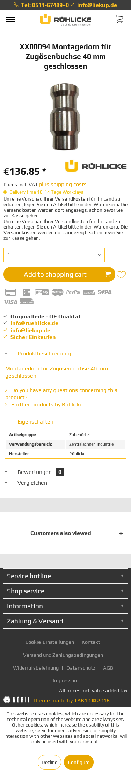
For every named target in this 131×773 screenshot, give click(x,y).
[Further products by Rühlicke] (96, 165)
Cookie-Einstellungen (50, 642)
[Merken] (122, 274)
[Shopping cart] (120, 18)
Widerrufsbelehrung (36, 668)
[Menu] (10, 19)
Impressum (66, 680)
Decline (49, 762)
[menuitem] (10, 19)
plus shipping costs (63, 184)
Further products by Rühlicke (46, 404)
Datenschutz (80, 668)
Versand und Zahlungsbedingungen (63, 655)
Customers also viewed (60, 533)
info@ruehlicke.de (34, 323)
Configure (78, 762)
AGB (108, 668)
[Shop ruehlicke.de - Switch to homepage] (65, 20)
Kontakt (91, 642)
